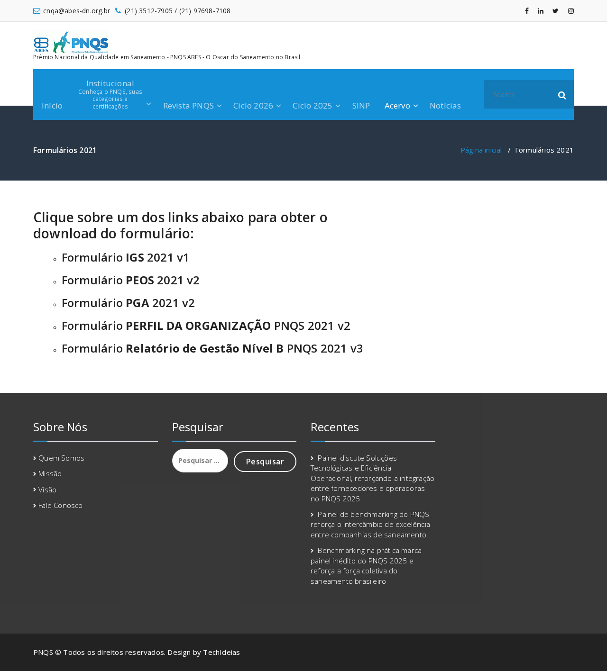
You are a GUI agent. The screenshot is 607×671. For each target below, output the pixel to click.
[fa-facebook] (527, 10)
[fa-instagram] (571, 10)
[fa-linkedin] (540, 10)
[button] (562, 94)
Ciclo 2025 (312, 105)
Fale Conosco (60, 505)
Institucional (110, 94)
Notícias (445, 105)
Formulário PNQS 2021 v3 (212, 348)
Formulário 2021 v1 (126, 257)
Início (52, 105)
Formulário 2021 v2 (131, 280)
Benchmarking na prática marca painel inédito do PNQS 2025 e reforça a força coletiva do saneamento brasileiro (366, 565)
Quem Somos (61, 457)
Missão (50, 473)
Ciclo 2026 (253, 105)
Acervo (397, 105)
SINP (361, 105)
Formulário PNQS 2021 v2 (206, 325)
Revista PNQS (188, 105)
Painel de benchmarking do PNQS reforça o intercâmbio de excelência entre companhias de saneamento (370, 524)
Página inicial (481, 149)
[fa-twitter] (555, 10)
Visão (47, 489)
